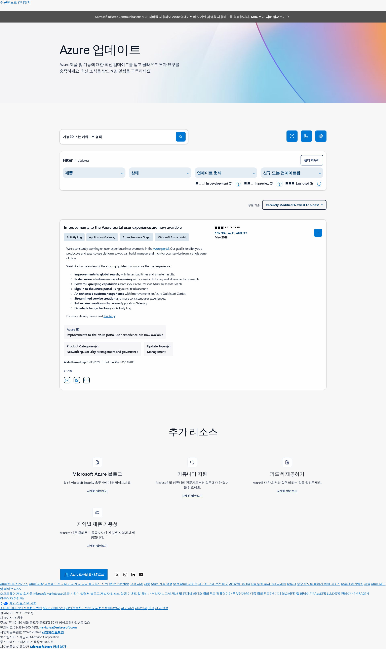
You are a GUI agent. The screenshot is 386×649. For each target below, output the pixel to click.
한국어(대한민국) (12, 598)
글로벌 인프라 (54, 584)
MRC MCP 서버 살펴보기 (268, 16)
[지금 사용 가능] (318, 183)
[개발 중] (238, 183)
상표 (151, 608)
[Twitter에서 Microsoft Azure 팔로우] (117, 574)
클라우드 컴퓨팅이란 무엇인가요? (226, 593)
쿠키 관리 (127, 608)
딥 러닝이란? (305, 593)
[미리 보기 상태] (279, 183)
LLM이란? (333, 593)
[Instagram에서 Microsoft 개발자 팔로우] (125, 574)
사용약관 (141, 608)
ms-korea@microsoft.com (58, 627)
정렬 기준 (254, 205)
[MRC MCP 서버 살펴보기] (320, 136)
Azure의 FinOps (239, 584)
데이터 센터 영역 (76, 584)
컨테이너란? (349, 593)
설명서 (85, 593)
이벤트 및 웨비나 (139, 593)
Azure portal (161, 248)
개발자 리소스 (110, 593)
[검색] (181, 137)
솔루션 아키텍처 (352, 584)
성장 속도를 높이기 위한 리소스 (318, 584)
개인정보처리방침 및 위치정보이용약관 (93, 608)
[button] (292, 136)
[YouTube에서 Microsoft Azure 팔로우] (141, 574)
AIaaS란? (320, 593)
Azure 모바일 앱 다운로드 (87, 574)
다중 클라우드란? (262, 593)
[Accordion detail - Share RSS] (77, 380)
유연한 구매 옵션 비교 (213, 584)
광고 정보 (161, 608)
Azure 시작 (36, 584)
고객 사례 (136, 584)
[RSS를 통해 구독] (306, 136)
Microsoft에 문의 (54, 608)
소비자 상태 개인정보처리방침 (21, 608)
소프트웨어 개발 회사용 (16, 593)
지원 (367, 584)
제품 (147, 584)
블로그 (95, 593)
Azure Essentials (119, 584)
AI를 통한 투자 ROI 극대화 (268, 584)
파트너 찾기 (71, 593)
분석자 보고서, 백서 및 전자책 (171, 593)
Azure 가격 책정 (161, 584)
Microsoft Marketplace (48, 593)
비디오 (197, 593)
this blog (109, 316)
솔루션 (291, 584)
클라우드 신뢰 (98, 584)
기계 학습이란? (285, 593)
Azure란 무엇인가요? (14, 584)
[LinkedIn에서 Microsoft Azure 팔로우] (133, 574)
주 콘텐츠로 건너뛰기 (15, 2)
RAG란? (363, 593)
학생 (123, 593)
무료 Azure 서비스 (185, 584)
